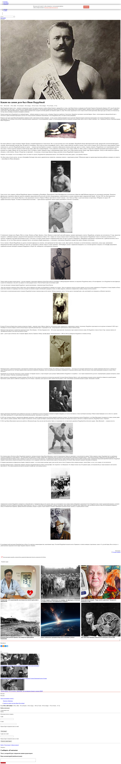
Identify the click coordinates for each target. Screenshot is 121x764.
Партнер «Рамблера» (8, 701)
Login (2, 716)
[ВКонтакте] (1, 646)
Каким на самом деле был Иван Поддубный (13, 703)
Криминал (5, 4)
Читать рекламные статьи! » (7, 698)
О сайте (5, 10)
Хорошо (86, 6)
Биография (6, 3)
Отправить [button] (3, 762)
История (5, 1)
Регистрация (7, 745)
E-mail (2, 721)
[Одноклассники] (3, 646)
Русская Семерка (116, 552)
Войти (2, 745)
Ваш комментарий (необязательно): (11, 756)
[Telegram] (7, 646)
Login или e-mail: (5, 733)
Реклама (5, 9)
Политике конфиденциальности (51, 7)
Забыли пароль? (15, 745)
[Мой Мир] (5, 646)
